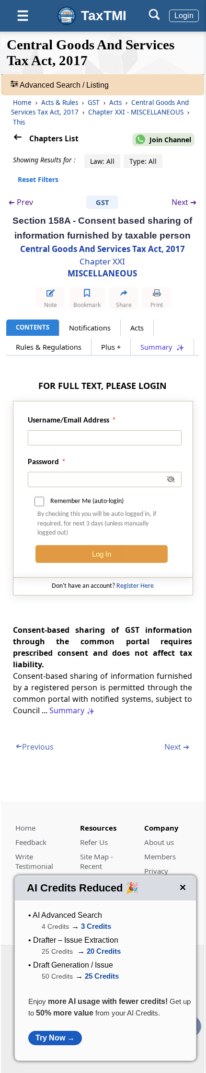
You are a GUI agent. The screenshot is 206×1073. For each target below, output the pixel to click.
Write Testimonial (34, 861)
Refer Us (94, 842)
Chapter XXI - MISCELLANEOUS (136, 112)
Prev (21, 202)
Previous (35, 747)
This (19, 122)
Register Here (135, 586)
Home (22, 102)
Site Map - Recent (96, 861)
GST (95, 102)
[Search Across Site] (154, 17)
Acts (116, 102)
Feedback (30, 842)
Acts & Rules (60, 102)
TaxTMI (103, 15)
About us (159, 842)
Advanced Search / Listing (63, 85)
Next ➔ (184, 202)
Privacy (156, 871)
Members (160, 856)
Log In (101, 554)
